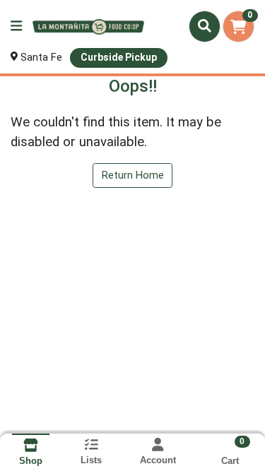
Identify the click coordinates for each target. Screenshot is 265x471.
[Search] (204, 26)
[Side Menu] (16, 26)
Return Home (133, 175)
